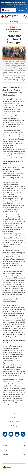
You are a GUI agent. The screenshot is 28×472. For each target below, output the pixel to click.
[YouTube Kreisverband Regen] (10, 434)
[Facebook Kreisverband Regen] (4, 434)
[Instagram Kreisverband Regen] (17, 434)
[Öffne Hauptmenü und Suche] (25, 16)
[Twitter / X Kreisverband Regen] (23, 434)
